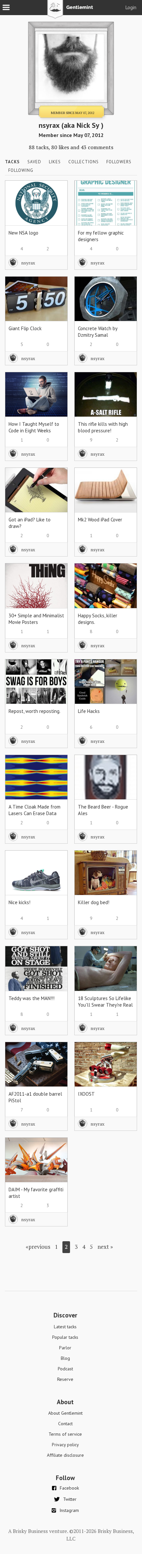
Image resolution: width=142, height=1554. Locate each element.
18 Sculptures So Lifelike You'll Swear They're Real (105, 1001)
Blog (65, 1358)
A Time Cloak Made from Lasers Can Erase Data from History (34, 813)
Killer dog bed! (93, 902)
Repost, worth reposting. (34, 711)
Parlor (65, 1348)
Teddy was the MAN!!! (31, 998)
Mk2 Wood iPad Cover (100, 519)
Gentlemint (71, 12)
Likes (55, 162)
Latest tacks (65, 1327)
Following (20, 170)
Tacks (12, 162)
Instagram (69, 1510)
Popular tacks (65, 1337)
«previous (38, 1246)
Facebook (69, 1488)
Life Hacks (89, 711)
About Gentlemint (65, 1413)
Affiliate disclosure (65, 1455)
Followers (118, 162)
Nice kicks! (19, 902)
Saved (34, 162)
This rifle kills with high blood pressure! (103, 427)
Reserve (65, 1379)
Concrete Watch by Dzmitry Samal (97, 331)
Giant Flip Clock (25, 328)
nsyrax (28, 263)
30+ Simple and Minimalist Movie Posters (36, 618)
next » (105, 1246)
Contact (65, 1424)
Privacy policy (65, 1445)
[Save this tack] (56, 203)
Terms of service (65, 1434)
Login (130, 7)
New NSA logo (23, 233)
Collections (83, 162)
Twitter (70, 1499)
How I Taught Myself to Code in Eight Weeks (34, 427)
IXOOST (86, 1094)
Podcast (65, 1369)
